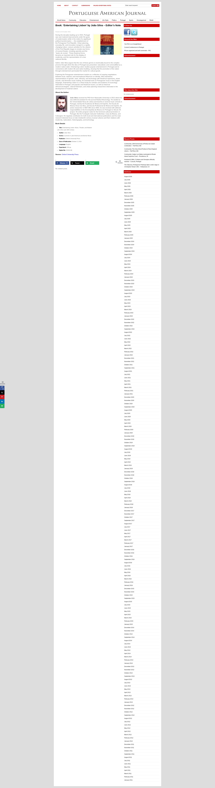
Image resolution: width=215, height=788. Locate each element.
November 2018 (129, 475)
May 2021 (127, 381)
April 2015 (127, 614)
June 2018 (127, 491)
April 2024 (127, 267)
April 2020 (127, 423)
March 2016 (128, 579)
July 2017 (127, 527)
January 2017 (128, 546)
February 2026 (128, 196)
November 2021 (129, 361)
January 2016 (128, 585)
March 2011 (127, 773)
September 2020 (129, 407)
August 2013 (128, 679)
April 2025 (127, 228)
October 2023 (128, 287)
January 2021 (128, 394)
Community (72, 20)
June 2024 (127, 261)
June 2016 (127, 569)
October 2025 (128, 209)
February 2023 (128, 313)
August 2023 (128, 293)
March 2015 (128, 618)
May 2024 (127, 264)
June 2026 (127, 183)
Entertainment (94, 20)
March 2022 (128, 348)
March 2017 (128, 540)
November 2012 (129, 708)
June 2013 (127, 686)
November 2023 (129, 283)
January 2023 (128, 316)
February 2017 (128, 543)
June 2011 (127, 764)
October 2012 (128, 712)
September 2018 (129, 481)
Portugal (123, 20)
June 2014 (127, 647)
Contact (75, 5)
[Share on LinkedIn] (2, 401)
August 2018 (128, 485)
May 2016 (127, 572)
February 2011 (128, 777)
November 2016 (129, 553)
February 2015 (128, 621)
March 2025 (128, 231)
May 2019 (127, 459)
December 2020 (129, 397)
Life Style (105, 20)
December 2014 (129, 627)
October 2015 (128, 595)
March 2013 (128, 695)
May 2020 (127, 420)
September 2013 (129, 676)
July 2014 (127, 644)
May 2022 (127, 342)
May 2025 (127, 225)
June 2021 (127, 378)
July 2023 (127, 296)
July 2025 (127, 219)
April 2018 (127, 498)
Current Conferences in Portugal (134, 47)
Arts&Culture (61, 20)
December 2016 (129, 549)
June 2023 (127, 300)
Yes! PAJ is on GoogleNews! (132, 44)
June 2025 (127, 222)
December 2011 (129, 744)
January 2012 (128, 741)
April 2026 (127, 189)
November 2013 (129, 670)
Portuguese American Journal (107, 13)
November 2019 (129, 439)
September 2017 (129, 520)
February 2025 (128, 235)
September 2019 (129, 446)
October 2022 (128, 326)
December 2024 (129, 241)
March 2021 (128, 387)
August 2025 (128, 215)
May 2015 (127, 611)
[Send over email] (2, 406)
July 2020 (127, 413)
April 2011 (127, 770)
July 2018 (127, 488)
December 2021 (129, 358)
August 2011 (128, 757)
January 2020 (128, 433)
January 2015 (128, 624)
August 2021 (128, 371)
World (151, 20)
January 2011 (128, 780)
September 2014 (129, 637)
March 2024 (128, 270)
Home (59, 5)
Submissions (85, 5)
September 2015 (129, 598)
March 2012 (128, 734)
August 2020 (128, 410)
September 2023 (129, 290)
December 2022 (129, 319)
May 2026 (127, 186)
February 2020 (128, 429)
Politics (114, 20)
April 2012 (127, 731)
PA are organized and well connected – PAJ (137, 50)
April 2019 (127, 462)
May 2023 (127, 303)
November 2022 (129, 322)
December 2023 (129, 280)
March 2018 (128, 501)
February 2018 (128, 504)
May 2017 (127, 533)
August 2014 (128, 640)
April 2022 (127, 345)
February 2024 (128, 274)
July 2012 (127, 721)
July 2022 (127, 335)
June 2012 (127, 725)
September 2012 (129, 715)
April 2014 (127, 653)
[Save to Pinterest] (2, 397)
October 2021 (128, 365)
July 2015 (127, 605)
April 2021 (127, 384)
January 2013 (128, 702)
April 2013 (127, 692)
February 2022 (128, 352)
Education (83, 20)
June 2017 (127, 530)
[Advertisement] (142, 73)
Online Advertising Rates (102, 5)
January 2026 (128, 199)
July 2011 (127, 760)
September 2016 (129, 559)
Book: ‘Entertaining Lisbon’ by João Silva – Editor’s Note (88, 25)
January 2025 (128, 238)
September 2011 (129, 754)
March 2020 (128, 426)
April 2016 (127, 575)
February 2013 (128, 699)
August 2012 (128, 718)
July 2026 (127, 180)
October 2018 (128, 478)
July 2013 (127, 683)
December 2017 (129, 511)
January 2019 (128, 468)
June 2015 (127, 608)
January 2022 (128, 355)
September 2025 (129, 212)
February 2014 (128, 660)
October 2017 (128, 517)
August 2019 (128, 449)
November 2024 (129, 244)
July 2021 (127, 374)
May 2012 (127, 728)
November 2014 (129, 631)
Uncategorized (141, 20)
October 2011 (128, 751)
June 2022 (127, 339)
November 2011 (129, 747)
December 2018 (129, 472)
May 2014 (127, 650)
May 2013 (127, 689)
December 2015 (129, 588)
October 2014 (128, 634)
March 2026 (128, 193)
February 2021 (128, 390)
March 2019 (128, 465)
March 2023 (128, 309)
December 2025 (129, 202)
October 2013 (128, 673)
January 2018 (128, 507)
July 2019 (127, 452)
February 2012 (128, 738)
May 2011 (127, 767)
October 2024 (128, 248)
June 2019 (127, 455)
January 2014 (128, 663)
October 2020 (128, 403)
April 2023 (127, 306)
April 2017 (127, 536)
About (66, 5)
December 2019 (129, 436)
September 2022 (129, 329)
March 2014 (128, 657)
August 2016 (128, 562)
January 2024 (128, 277)
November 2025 (129, 206)
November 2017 (129, 514)
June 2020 (127, 416)
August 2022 (128, 332)
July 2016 (127, 566)
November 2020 (129, 400)
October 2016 (128, 556)
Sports (131, 20)
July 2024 (127, 257)
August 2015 (128, 601)
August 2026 (128, 176)
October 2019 (128, 442)
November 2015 (129, 592)
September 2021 (129, 368)
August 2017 (128, 524)
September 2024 (129, 251)
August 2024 (128, 254)
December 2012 (129, 705)
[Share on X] (2, 392)
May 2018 (127, 494)
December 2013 (129, 666)
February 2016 (128, 582)
